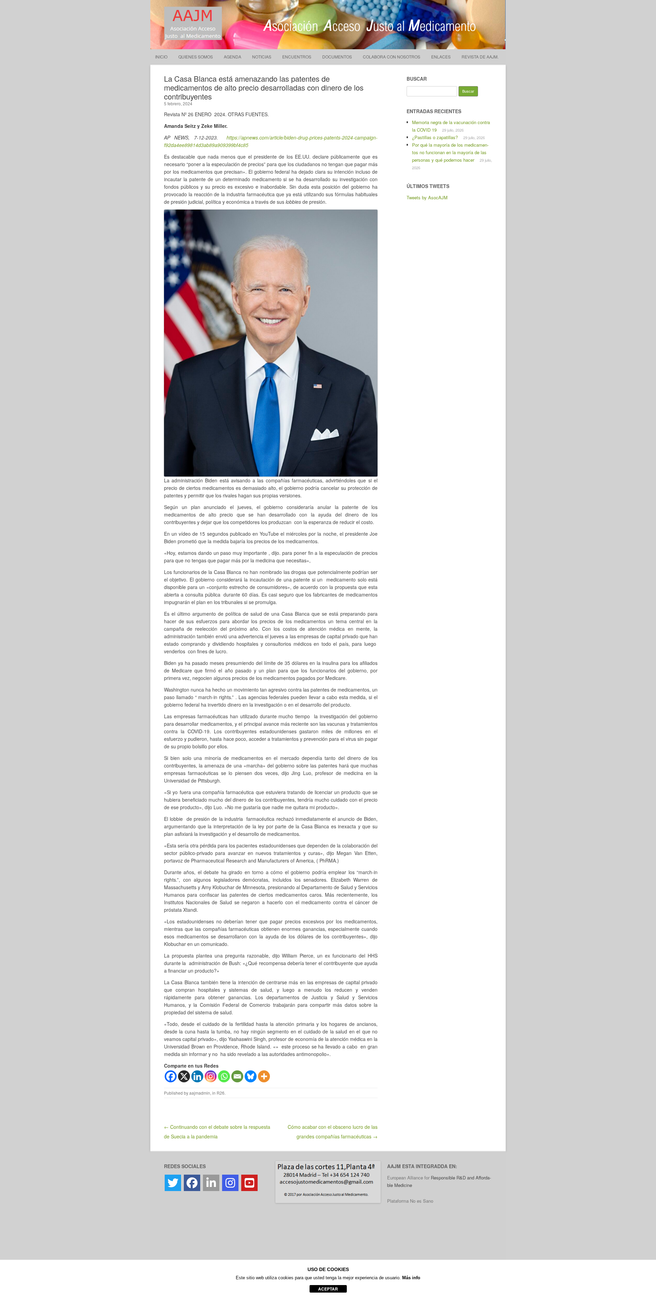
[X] (184, 1076)
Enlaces (441, 56)
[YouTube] (249, 1183)
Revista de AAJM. (480, 56)
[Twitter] (173, 1183)
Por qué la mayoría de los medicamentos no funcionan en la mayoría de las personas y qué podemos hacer (450, 152)
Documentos (337, 56)
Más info (411, 1277)
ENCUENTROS (296, 56)
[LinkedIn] (211, 1183)
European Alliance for (409, 1177)
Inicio (161, 56)
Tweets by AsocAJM (427, 197)
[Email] (237, 1076)
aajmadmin (199, 1093)
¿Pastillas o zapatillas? (435, 137)
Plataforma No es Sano (410, 1201)
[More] (264, 1076)
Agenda (232, 56)
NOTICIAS (261, 56)
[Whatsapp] (224, 1076)
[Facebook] (171, 1076)
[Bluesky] (251, 1076)
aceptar (328, 1289)
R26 (220, 1093)
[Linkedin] (197, 1076)
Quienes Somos (195, 56)
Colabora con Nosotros (391, 56)
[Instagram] (211, 1076)
